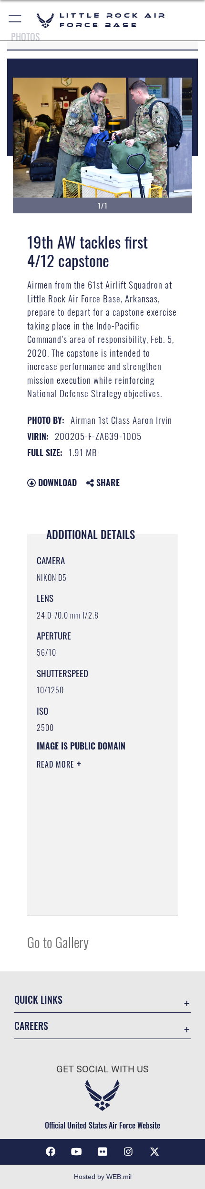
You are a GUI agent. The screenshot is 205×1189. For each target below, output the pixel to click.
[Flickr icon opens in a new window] (102, 1152)
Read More (57, 764)
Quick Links (38, 1000)
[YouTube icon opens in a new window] (77, 1152)
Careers (31, 1026)
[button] (15, 20)
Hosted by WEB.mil (103, 1176)
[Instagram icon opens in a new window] (128, 1152)
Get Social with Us (102, 1069)
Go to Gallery (58, 941)
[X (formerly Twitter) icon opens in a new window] (154, 1152)
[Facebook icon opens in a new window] (50, 1152)
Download (56, 482)
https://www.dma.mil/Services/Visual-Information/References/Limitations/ (95, 898)
